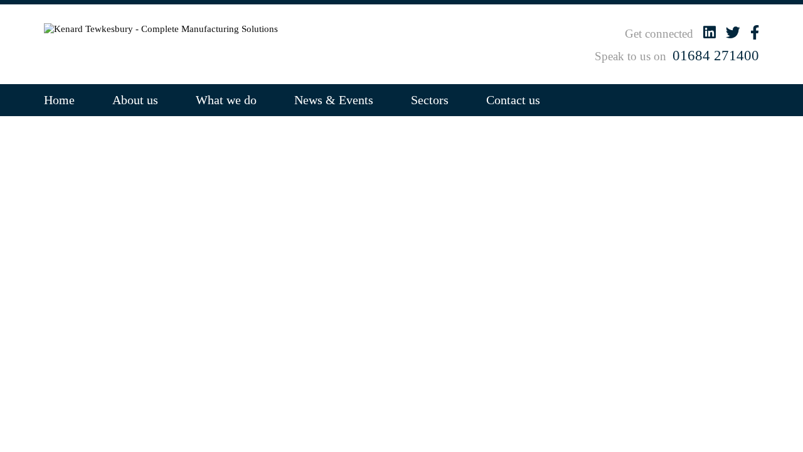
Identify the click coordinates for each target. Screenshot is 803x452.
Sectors (430, 100)
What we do (226, 100)
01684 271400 (716, 55)
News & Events (333, 100)
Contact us (513, 100)
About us (135, 100)
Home (59, 100)
